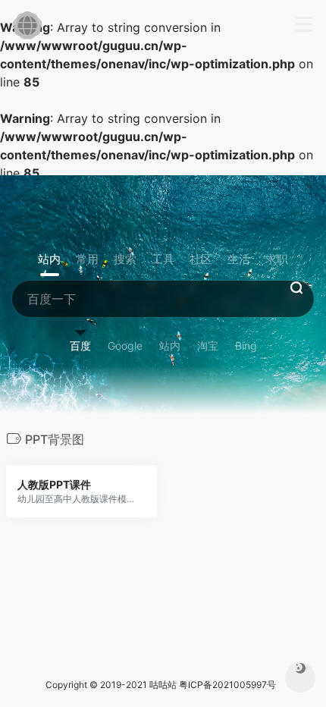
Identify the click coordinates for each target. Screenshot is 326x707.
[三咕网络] (27, 25)
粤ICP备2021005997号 (227, 684)
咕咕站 (163, 684)
